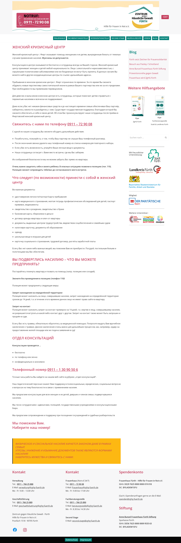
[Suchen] (166, 137)
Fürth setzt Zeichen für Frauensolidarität (148, 59)
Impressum (85, 539)
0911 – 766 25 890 (78, 502)
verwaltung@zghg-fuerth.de (32, 487)
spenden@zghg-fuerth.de (131, 499)
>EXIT (165, 17)
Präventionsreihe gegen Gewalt (143, 73)
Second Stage (118, 38)
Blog (155, 38)
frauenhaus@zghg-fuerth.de (85, 487)
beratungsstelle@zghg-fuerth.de (87, 506)
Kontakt (164, 38)
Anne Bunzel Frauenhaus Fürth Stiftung (147, 68)
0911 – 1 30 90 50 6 (62, 369)
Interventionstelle (100, 38)
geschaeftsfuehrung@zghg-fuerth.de (36, 506)
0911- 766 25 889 (24, 502)
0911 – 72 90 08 (79, 124)
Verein (147, 38)
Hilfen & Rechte (134, 38)
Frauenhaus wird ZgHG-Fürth (142, 77)
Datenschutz (72, 539)
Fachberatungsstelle (78, 38)
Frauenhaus (59, 38)
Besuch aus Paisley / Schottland (144, 64)
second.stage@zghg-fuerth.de (86, 520)
